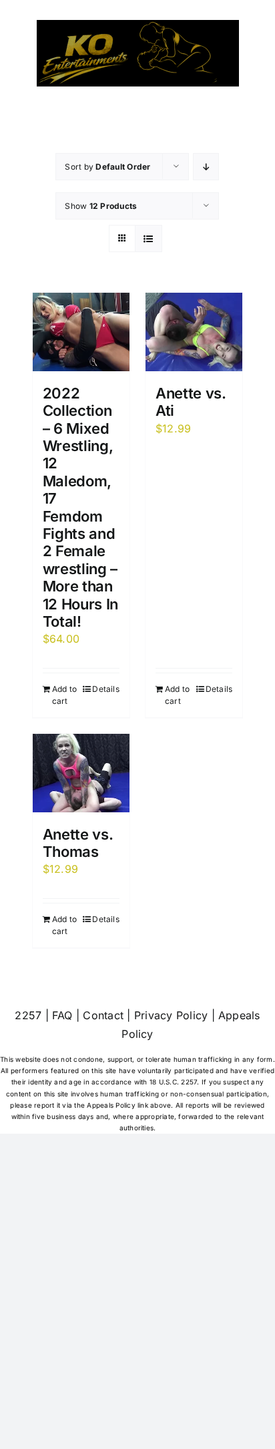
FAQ (62, 1015)
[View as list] (148, 238)
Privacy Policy (171, 1015)
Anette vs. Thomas (78, 843)
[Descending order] (206, 166)
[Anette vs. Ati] (194, 332)
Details (105, 689)
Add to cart (64, 695)
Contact (103, 1015)
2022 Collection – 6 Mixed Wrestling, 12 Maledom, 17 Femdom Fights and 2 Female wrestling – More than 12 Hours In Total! (80, 507)
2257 (28, 1015)
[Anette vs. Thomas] (81, 773)
